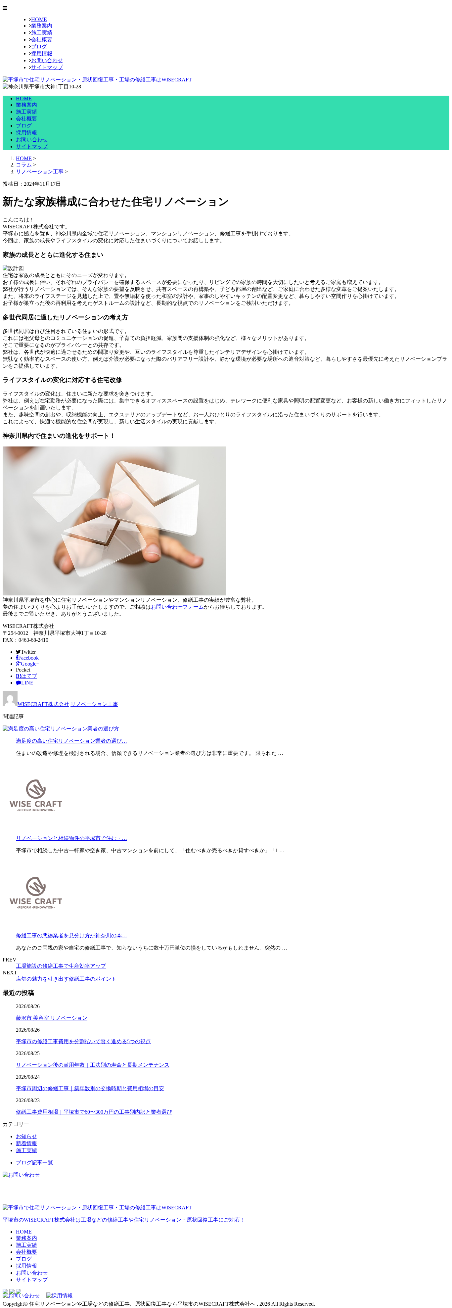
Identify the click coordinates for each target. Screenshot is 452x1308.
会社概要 (41, 39)
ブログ (39, 46)
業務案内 (41, 25)
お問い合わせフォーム (177, 607)
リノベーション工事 (40, 171)
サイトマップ (47, 67)
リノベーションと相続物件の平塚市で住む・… (71, 838)
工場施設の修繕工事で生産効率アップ (61, 966)
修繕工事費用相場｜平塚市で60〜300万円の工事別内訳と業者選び (94, 1112)
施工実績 (41, 32)
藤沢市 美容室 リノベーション (51, 1018)
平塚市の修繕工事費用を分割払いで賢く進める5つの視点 (83, 1041)
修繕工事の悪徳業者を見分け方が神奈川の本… (71, 935)
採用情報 (41, 53)
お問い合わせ (47, 60)
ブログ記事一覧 (34, 1162)
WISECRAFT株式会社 (43, 704)
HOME (39, 19)
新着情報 (26, 1143)
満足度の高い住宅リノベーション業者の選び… (71, 741)
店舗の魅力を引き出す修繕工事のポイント (66, 979)
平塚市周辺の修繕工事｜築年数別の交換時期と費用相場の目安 (90, 1088)
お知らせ (26, 1136)
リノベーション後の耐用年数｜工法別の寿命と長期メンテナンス (92, 1065)
